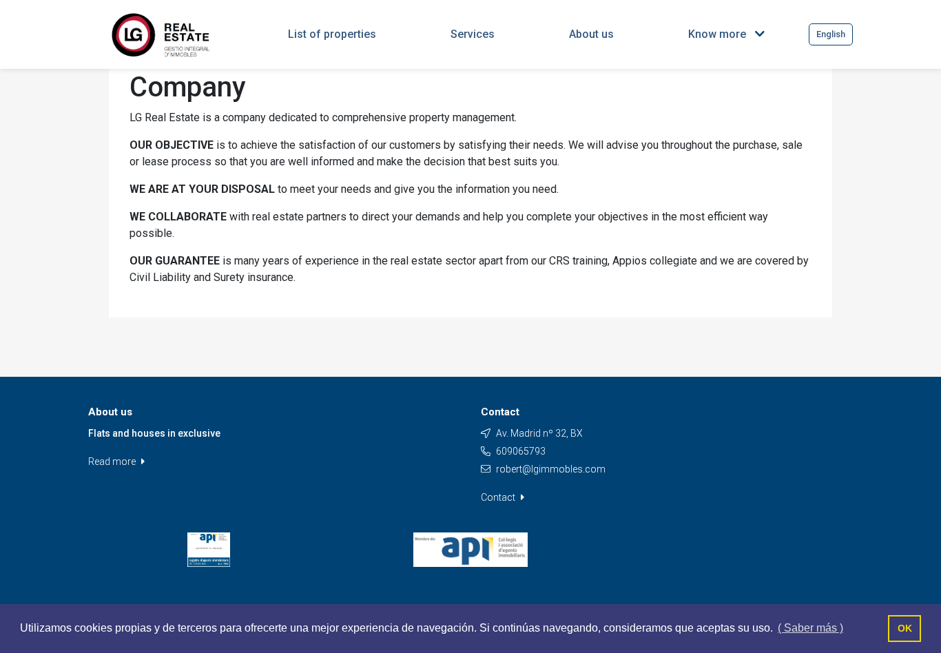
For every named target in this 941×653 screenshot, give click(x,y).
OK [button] (905, 628)
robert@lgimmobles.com (551, 469)
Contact (499, 497)
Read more (113, 461)
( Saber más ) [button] (810, 628)
